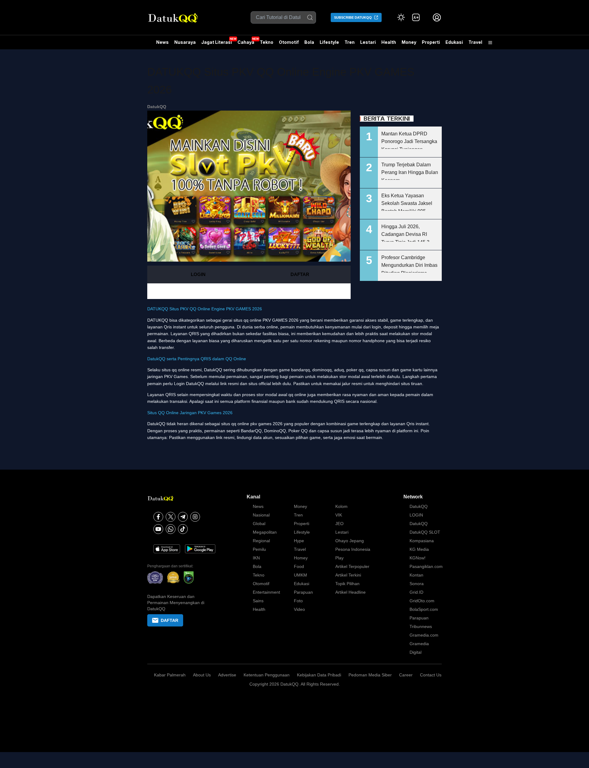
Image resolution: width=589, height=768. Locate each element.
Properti (431, 42)
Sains (258, 600)
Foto (298, 600)
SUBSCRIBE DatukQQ (353, 17)
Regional (261, 540)
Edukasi (454, 42)
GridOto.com (422, 600)
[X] (170, 517)
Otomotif (289, 42)
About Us (202, 674)
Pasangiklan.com (426, 566)
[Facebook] (158, 517)
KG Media (419, 549)
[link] (416, 17)
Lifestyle (329, 42)
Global (259, 523)
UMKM (300, 575)
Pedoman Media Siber (370, 674)
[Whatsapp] (170, 529)
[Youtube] (158, 529)
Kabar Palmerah (170, 674)
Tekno (266, 42)
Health (388, 42)
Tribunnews (421, 626)
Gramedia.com (424, 635)
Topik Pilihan (347, 583)
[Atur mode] (401, 17)
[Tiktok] (183, 529)
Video (299, 609)
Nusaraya (185, 42)
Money (409, 42)
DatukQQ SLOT (425, 532)
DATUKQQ (157, 320)
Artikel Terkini (348, 575)
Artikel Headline (350, 592)
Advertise (227, 674)
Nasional (261, 515)
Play (339, 557)
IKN (256, 557)
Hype (299, 540)
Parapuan (303, 592)
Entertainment (266, 592)
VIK (338, 515)
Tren (350, 42)
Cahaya (245, 42)
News (162, 42)
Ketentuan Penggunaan (267, 674)
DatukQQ (156, 106)
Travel (475, 42)
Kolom (341, 506)
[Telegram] (183, 517)
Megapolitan (265, 532)
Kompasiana (422, 540)
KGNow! (417, 557)
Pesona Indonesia (352, 549)
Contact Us (430, 674)
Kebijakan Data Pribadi (319, 674)
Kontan (416, 575)
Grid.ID (416, 592)
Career (406, 674)
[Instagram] (195, 517)
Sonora (417, 583)
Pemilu (259, 549)
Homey (301, 557)
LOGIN (198, 274)
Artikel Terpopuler (352, 566)
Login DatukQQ (189, 383)
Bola (309, 42)
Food (299, 566)
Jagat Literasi (216, 42)
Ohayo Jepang (349, 540)
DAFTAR (300, 274)
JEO (339, 523)
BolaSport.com (424, 609)
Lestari (368, 44)
